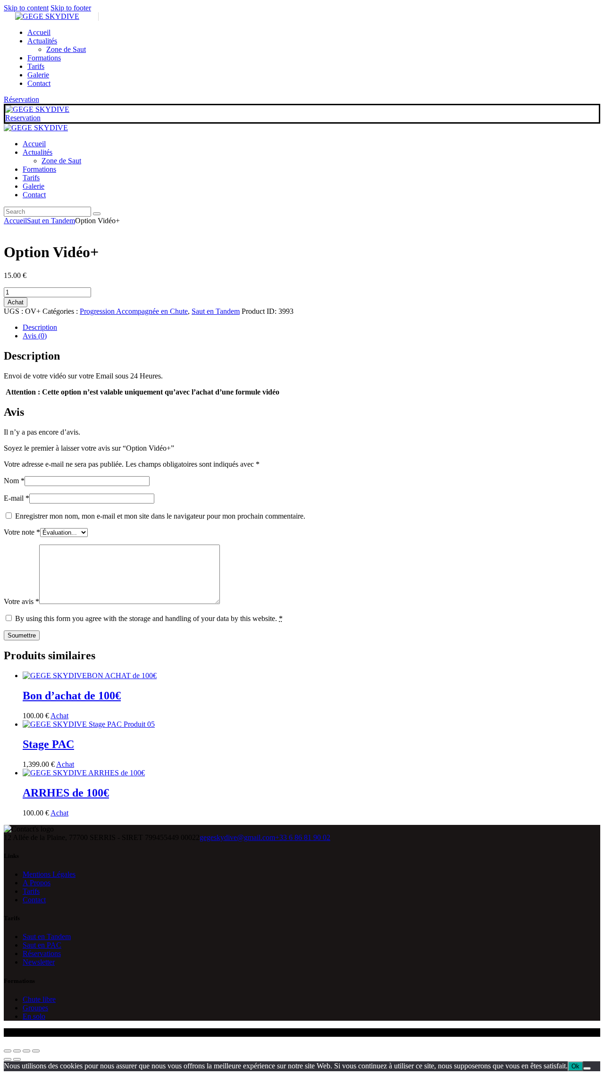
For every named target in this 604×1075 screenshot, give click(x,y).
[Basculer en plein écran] (17, 1051)
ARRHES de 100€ (66, 793)
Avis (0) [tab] (35, 336)
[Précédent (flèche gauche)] (7, 1059)
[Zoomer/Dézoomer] (7, 1051)
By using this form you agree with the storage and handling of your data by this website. (149, 618)
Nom (14, 481)
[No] (587, 1068)
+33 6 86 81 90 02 (302, 837)
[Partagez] (26, 1051)
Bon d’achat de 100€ (72, 695)
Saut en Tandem (51, 221)
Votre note (22, 532)
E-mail (16, 498)
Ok (575, 1066)
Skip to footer (70, 8)
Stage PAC (48, 744)
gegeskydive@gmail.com (237, 837)
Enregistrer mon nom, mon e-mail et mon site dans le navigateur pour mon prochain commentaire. (160, 516)
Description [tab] (40, 327)
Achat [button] (59, 716)
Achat (16, 302)
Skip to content (26, 8)
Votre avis (21, 601)
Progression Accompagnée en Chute (134, 311)
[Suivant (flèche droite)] (17, 1059)
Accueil (15, 221)
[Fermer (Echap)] (36, 1051)
